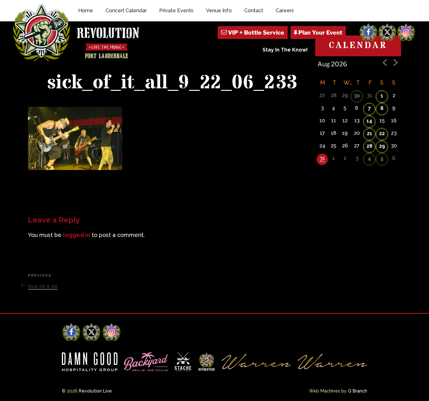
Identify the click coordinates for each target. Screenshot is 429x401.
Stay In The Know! (285, 50)
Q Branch (357, 390)
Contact (253, 11)
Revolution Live (95, 390)
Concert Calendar (126, 11)
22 (382, 133)
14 (369, 121)
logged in (76, 235)
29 (382, 146)
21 (369, 133)
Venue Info (219, 11)
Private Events (176, 11)
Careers (285, 11)
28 (369, 146)
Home (85, 11)
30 (357, 96)
